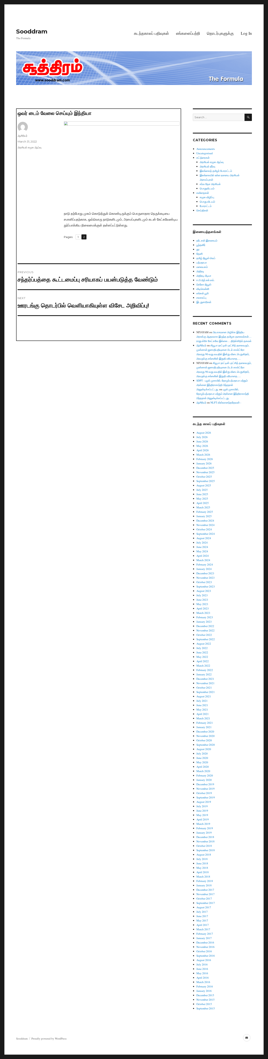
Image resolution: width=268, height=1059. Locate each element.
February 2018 (204, 881)
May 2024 (202, 551)
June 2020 (202, 758)
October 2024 (204, 529)
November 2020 (205, 736)
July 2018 (202, 859)
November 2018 (205, 841)
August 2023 (203, 591)
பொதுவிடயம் (207, 188)
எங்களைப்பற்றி (188, 33)
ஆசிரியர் (22, 135)
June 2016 (202, 969)
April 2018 (202, 872)
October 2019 (204, 793)
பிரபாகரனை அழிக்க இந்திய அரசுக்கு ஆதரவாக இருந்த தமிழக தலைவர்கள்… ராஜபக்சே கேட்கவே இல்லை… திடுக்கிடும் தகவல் (223, 336)
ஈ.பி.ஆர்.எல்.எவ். (205, 280)
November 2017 (205, 894)
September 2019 (205, 797)
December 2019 (205, 784)
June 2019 (202, 810)
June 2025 (202, 494)
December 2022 (205, 626)
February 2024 (204, 564)
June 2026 (202, 441)
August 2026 (203, 432)
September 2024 (205, 534)
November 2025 (205, 472)
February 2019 (204, 828)
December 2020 (205, 731)
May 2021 (202, 709)
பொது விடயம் (207, 201)
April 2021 (202, 714)
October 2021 (204, 687)
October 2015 (204, 1004)
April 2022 (202, 661)
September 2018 (205, 850)
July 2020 (202, 753)
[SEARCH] (248, 117)
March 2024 (203, 560)
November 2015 (205, 999)
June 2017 (202, 916)
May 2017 (202, 920)
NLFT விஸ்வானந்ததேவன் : (225, 402)
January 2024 (204, 569)
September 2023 (205, 586)
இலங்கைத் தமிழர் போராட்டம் (216, 171)
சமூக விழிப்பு (207, 197)
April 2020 (202, 767)
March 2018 (203, 876)
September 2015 (205, 1008)
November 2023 (205, 578)
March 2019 (203, 824)
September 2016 (205, 955)
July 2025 (202, 490)
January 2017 (204, 938)
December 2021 (205, 679)
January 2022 (204, 674)
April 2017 (202, 925)
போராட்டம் (205, 206)
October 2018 (204, 846)
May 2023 (202, 604)
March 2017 (203, 929)
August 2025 (203, 485)
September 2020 (205, 745)
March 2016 (203, 982)
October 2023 (204, 582)
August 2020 (203, 749)
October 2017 (204, 898)
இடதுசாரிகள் (203, 302)
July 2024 (202, 542)
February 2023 (204, 617)
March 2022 (203, 665)
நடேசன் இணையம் (206, 240)
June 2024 (202, 547)
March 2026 (203, 454)
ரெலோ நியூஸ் (203, 284)
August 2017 (203, 907)
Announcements (205, 149)
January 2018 (204, 885)
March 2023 (203, 613)
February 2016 (204, 986)
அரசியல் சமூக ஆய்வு (29, 147)
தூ (198, 249)
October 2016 (204, 951)
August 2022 (203, 643)
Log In (246, 33)
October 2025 (204, 476)
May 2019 (202, 815)
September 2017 (205, 903)
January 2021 (204, 727)
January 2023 (204, 621)
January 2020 (204, 780)
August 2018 (203, 854)
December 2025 (205, 468)
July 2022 (202, 648)
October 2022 (204, 635)
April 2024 (202, 556)
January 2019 (204, 832)
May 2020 (202, 762)
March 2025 (203, 507)
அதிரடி (200, 271)
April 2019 (202, 819)
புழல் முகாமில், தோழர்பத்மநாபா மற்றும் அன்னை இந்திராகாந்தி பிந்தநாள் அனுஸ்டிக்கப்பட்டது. (222, 393)
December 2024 (205, 520)
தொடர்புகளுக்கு (220, 33)
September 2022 (205, 639)
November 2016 (205, 947)
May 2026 (202, 446)
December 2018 (205, 837)
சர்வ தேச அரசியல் (210, 184)
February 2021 (204, 723)
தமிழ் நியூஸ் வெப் (205, 258)
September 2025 (205, 481)
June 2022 (202, 652)
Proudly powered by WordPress (49, 1038)
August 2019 (203, 802)
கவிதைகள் (202, 193)
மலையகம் (202, 267)
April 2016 (202, 977)
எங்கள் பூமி (202, 293)
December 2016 (205, 942)
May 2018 (202, 868)
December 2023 (205, 573)
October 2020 (204, 740)
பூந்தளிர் (200, 245)
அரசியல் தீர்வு (207, 166)
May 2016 (202, 973)
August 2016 (203, 960)
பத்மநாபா (201, 262)
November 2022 (205, 630)
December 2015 (205, 995)
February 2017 (204, 934)
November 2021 (205, 683)
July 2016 (202, 964)
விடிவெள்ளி (202, 289)
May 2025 (202, 498)
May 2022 (202, 657)
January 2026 (204, 463)
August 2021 (203, 696)
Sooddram (31, 31)
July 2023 (202, 595)
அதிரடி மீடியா (203, 276)
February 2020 (204, 775)
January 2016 (204, 991)
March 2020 (203, 771)
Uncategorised (204, 153)
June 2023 (202, 599)
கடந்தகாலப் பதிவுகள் (151, 33)
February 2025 (204, 512)
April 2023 (202, 608)
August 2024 (203, 538)
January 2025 (204, 516)
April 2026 (202, 450)
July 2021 (202, 701)
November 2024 (205, 525)
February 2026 (204, 459)
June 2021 (202, 705)
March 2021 (203, 718)
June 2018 (202, 863)
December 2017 (205, 890)
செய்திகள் (202, 210)
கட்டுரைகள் (203, 157)
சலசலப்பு (201, 297)
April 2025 (202, 503)
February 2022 (204, 670)
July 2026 (202, 437)
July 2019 (202, 806)
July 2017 (202, 912)
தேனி (199, 254)
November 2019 (205, 788)
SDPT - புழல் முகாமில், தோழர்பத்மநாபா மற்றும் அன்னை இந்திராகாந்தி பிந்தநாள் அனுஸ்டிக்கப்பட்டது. (222, 385)
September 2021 (205, 692)
